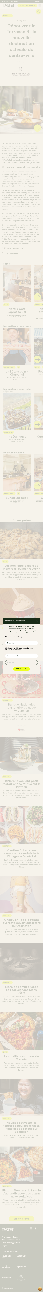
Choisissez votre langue (14, 637)
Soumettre (21, 669)
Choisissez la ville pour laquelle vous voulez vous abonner (19, 649)
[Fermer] (37, 621)
